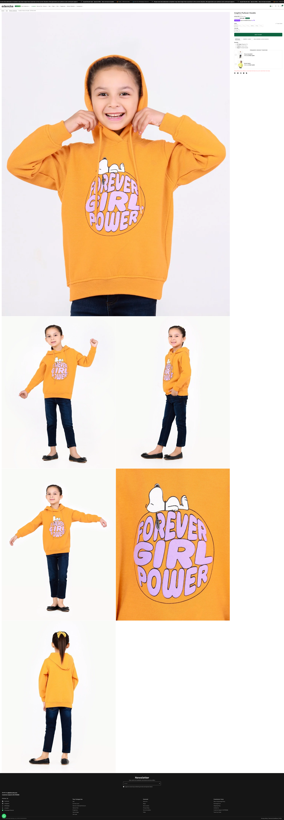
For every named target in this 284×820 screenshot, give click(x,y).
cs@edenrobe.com (12, 792)
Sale (73, 801)
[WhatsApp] (244, 73)
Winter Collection (71, 6)
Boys (53, 6)
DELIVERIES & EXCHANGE (261, 39)
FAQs (144, 812)
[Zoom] (226, 15)
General (145, 799)
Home (2, 10)
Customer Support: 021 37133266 (10, 794)
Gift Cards (75, 814)
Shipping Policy (217, 805)
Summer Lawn (76, 803)
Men (50, 6)
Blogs (144, 803)
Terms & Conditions (273, 818)
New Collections (25, 6)
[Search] (278, 6)
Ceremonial (33, 6)
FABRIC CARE (247, 39)
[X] (238, 73)
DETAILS (237, 39)
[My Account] (275, 6)
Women (45, 6)
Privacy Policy (146, 807)
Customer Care (219, 799)
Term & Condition (147, 810)
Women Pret (39, 6)
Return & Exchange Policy (219, 801)
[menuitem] (17, 6)
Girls (57, 6)
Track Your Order (217, 812)
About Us (145, 801)
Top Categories (78, 799)
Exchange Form (217, 803)
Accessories (79, 6)
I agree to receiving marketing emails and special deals (138, 786)
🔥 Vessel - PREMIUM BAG (12, 1)
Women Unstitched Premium (79, 805)
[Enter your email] (159, 783)
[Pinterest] (241, 73)
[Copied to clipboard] (247, 73)
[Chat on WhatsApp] (4, 816)
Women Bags (76, 812)
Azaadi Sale (17, 6)
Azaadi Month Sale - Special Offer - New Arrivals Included (144, 1)
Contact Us (216, 807)
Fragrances (62, 6)
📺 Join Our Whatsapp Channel (30, 1)
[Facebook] (235, 73)
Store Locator (146, 805)
